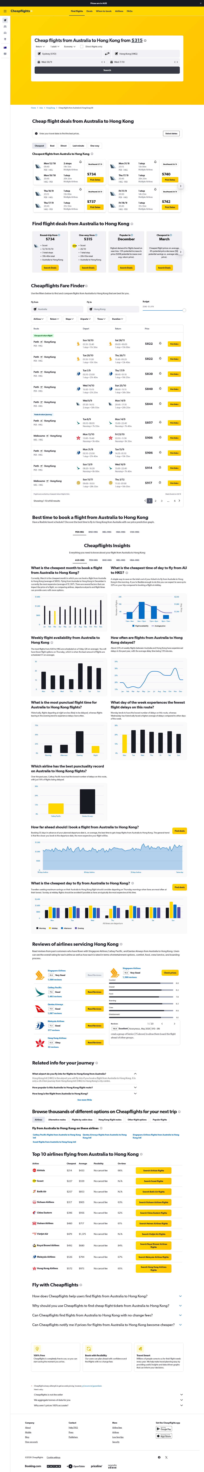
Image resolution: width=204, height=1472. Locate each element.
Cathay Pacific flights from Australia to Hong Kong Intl (57, 1136)
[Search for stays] (5, 27)
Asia (41, 108)
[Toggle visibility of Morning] (41, 928)
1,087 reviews (55, 1013)
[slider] (184, 310)
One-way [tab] (94, 146)
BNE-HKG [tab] (93, 532)
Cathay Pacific (55, 987)
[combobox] (40, 46)
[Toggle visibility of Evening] (79, 928)
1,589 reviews (55, 979)
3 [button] (161, 500)
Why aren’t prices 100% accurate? (51, 1405)
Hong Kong (50, 108)
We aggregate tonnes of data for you (52, 1400)
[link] (50, 268)
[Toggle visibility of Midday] (53, 928)
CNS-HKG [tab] (134, 532)
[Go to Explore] (5, 39)
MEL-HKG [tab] (106, 532)
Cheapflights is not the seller (48, 1394)
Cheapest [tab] (39, 146)
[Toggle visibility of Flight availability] (140, 626)
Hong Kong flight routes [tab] (110, 1119)
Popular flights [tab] (160, 1119)
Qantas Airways (55, 1004)
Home (33, 108)
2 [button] (155, 500)
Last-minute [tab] (78, 146)
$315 (137, 40)
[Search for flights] (5, 20)
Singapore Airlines (57, 970)
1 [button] (149, 500)
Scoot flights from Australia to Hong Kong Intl (54, 1142)
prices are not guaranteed (91, 1386)
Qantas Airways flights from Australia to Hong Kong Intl (105, 1136)
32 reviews (53, 1047)
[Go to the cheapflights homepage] (22, 11)
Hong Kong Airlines (57, 1038)
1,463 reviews (55, 996)
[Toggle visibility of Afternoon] (66, 928)
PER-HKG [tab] (79, 532)
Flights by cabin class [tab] (82, 1119)
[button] (200, 3)
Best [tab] (52, 146)
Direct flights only (94, 46)
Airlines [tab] (38, 1119)
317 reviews (54, 1030)
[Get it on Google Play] (164, 1428)
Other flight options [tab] (137, 1119)
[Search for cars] (5, 33)
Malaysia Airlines (56, 1021)
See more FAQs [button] (85, 1100)
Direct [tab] (63, 146)
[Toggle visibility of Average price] (158, 626)
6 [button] (174, 500)
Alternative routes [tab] (57, 1119)
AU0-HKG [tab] (79, 560)
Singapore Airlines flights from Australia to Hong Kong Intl (156, 1136)
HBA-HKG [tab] (120, 532)
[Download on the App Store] (164, 1436)
